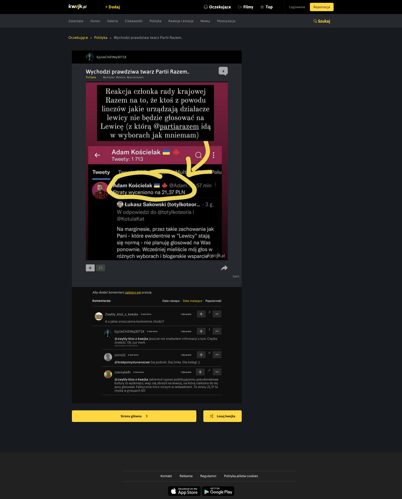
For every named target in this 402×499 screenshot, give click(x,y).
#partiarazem (135, 77)
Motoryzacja (226, 21)
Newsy (205, 21)
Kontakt (166, 476)
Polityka (155, 21)
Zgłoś (236, 276)
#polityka (109, 77)
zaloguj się (133, 292)
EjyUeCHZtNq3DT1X (129, 331)
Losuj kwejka (226, 416)
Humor (95, 21)
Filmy (248, 6)
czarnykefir (122, 372)
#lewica (121, 77)
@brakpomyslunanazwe (132, 362)
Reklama (186, 476)
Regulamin (208, 476)
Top (269, 6)
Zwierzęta (75, 21)
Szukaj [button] (324, 21)
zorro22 (119, 355)
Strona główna (131, 416)
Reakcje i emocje (181, 21)
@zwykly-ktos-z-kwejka (131, 339)
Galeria (112, 21)
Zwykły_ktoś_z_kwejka (121, 314)
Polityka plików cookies (241, 476)
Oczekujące (220, 6)
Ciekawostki (134, 21)
